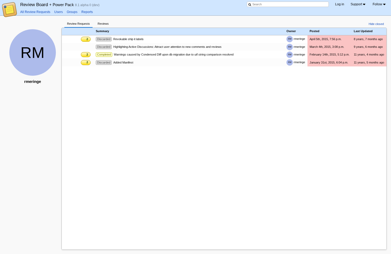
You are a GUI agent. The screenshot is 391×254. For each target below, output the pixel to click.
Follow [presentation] (377, 4)
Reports (87, 12)
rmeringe (296, 38)
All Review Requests (35, 12)
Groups (72, 12)
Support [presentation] (356, 4)
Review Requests (78, 23)
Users (58, 12)
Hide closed (376, 24)
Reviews (103, 23)
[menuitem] (358, 4)
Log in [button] (339, 4)
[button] (86, 31)
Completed (104, 54)
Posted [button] (314, 31)
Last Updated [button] (363, 31)
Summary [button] (102, 31)
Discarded (103, 39)
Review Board (47, 4)
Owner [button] (291, 31)
